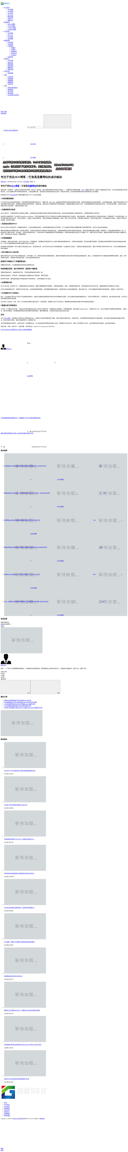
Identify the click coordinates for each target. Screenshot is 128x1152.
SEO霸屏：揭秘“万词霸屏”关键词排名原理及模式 (19, 942)
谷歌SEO (10, 18)
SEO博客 (15, 186)
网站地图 (7, 1115)
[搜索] (57, 121)
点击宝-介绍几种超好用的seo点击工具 (15, 805)
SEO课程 (10, 33)
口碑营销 (10, 46)
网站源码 (10, 64)
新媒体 (13, 48)
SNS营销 (10, 44)
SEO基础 (10, 9)
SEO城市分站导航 (13, 95)
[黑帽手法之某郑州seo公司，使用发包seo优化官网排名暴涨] (25, 1007)
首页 (11, 130)
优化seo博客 (22, 329)
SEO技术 (7, 7)
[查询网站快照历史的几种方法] (25, 973)
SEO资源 (10, 60)
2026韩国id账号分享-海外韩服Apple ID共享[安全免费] (20, 702)
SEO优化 (13, 195)
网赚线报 (10, 82)
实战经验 (10, 38)
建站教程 (7, 22)
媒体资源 (10, 65)
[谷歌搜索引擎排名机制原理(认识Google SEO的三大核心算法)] (25, 1041)
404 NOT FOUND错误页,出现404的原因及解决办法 (19, 770)
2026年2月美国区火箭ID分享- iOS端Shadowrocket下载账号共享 (23, 707)
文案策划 (10, 57)
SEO (83, 190)
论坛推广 (14, 55)
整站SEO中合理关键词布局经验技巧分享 (16, 1079)
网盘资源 (10, 69)
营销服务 (10, 89)
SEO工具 (10, 15)
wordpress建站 (12, 27)
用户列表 (10, 91)
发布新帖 (10, 73)
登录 (2, 111)
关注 (29, 693)
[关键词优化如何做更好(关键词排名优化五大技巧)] (25, 870)
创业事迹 (10, 78)
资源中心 (7, 58)
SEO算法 (10, 13)
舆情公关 (14, 53)
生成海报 (30, 376)
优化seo (16, 329)
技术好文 (10, 84)
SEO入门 (10, 35)
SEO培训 (7, 31)
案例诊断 (10, 16)
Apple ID (10, 62)
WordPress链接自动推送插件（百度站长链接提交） (19, 907)
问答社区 (7, 71)
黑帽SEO (10, 20)
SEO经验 (10, 11)
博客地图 (42, 1118)
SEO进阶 (10, 37)
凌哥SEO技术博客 (18, 1118)
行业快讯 (10, 76)
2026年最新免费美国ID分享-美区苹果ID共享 (17, 706)
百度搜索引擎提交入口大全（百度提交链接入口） (19, 839)
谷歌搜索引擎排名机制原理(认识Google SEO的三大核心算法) (22, 1044)
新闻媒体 (14, 51)
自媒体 (13, 49)
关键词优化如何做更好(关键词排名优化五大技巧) (19, 873)
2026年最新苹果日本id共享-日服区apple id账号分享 (19, 704)
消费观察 (10, 80)
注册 (5, 111)
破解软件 (10, 67)
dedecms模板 (11, 26)
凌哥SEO (3, 181)
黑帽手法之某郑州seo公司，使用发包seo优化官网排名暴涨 (22, 1010)
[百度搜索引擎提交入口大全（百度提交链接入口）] (25, 836)
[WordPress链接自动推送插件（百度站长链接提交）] (25, 904)
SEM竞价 (10, 42)
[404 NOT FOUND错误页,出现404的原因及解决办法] (25, 767)
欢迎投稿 (3, 113)
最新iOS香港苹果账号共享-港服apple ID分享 (17, 700)
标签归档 (10, 93)
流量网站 (32, 186)
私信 (58, 693)
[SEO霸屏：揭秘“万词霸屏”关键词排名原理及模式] (25, 939)
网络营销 (7, 40)
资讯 (5, 75)
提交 (2, 626)
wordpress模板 (12, 29)
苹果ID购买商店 (13, 87)
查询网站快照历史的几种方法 (13, 976)
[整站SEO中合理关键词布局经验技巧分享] (25, 1076)
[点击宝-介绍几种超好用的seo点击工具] (25, 802)
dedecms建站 (11, 24)
